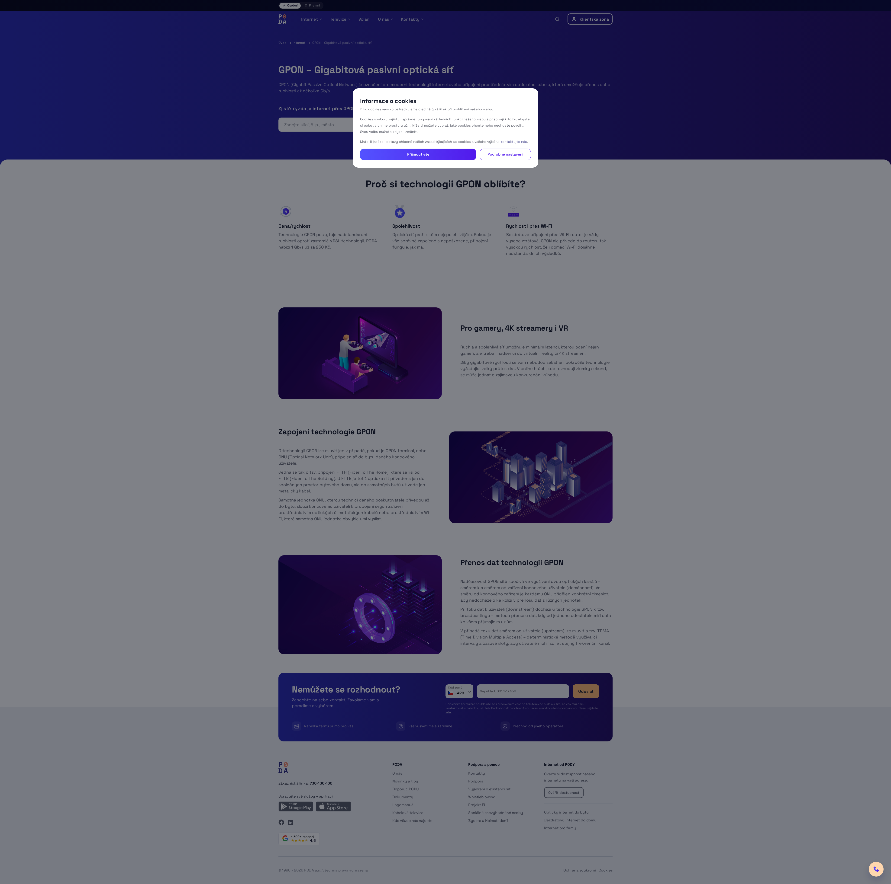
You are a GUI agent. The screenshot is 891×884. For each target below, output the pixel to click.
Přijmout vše (418, 154)
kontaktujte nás (513, 142)
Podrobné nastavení (505, 154)
